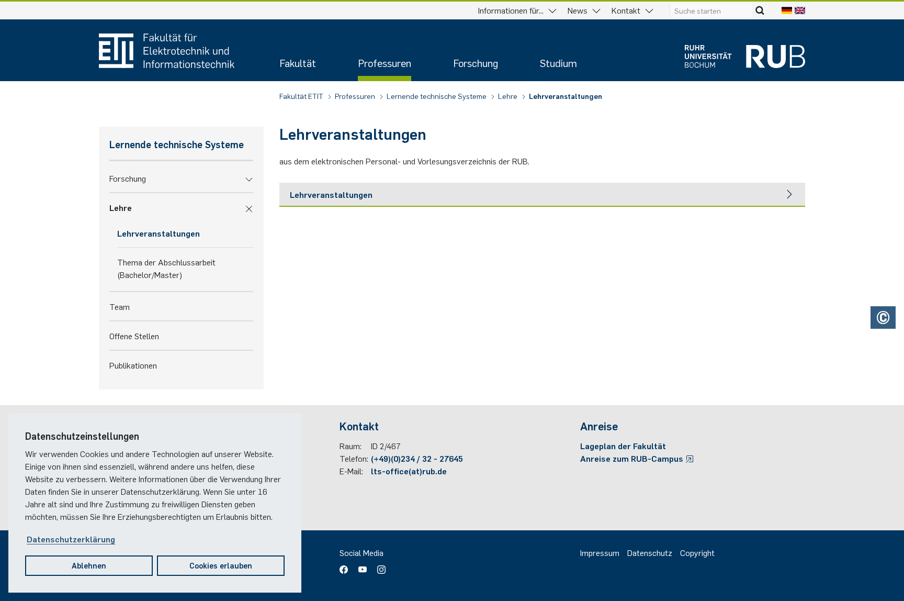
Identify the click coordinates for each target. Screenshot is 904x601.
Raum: (350, 445)
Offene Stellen (134, 335)
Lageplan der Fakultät (623, 445)
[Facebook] (346, 565)
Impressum (599, 552)
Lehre (508, 96)
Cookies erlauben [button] (220, 565)
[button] (249, 178)
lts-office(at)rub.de (409, 470)
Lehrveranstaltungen (565, 96)
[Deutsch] (787, 10)
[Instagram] (379, 565)
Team (119, 306)
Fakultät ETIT (302, 96)
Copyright (697, 552)
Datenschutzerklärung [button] (71, 538)
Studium (558, 62)
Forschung (475, 62)
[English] (800, 10)
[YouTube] (362, 565)
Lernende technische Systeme (437, 96)
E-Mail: (351, 470)
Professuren (384, 62)
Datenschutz (649, 552)
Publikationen (133, 365)
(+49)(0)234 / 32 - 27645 (417, 458)
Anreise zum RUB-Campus (632, 458)
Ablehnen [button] (89, 565)
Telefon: (354, 458)
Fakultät (297, 62)
